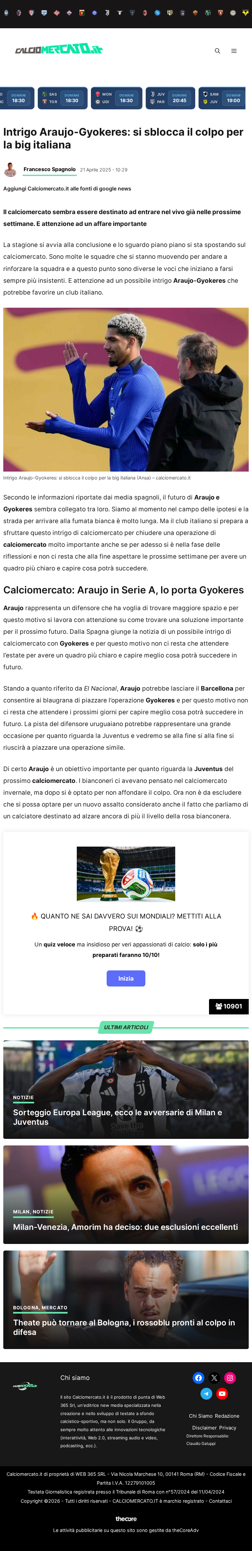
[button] (217, 51)
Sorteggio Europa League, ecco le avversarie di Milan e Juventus (117, 1117)
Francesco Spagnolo (50, 169)
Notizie (23, 1097)
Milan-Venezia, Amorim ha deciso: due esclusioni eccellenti (125, 1227)
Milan (21, 1211)
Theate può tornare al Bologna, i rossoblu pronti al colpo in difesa (124, 1327)
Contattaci (220, 1501)
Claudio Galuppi (201, 1443)
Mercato (55, 1307)
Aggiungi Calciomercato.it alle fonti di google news (67, 188)
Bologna (26, 1307)
